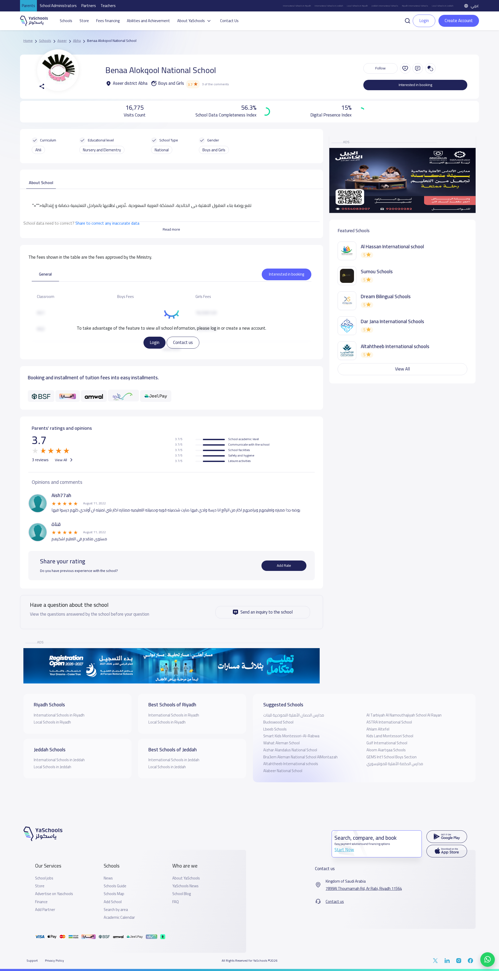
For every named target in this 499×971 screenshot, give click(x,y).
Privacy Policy (54, 960)
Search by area (116, 910)
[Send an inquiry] (417, 68)
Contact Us (229, 21)
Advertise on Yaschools (54, 894)
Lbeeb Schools (275, 729)
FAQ (175, 902)
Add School (113, 902)
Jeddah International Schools (384, 6)
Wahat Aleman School (281, 742)
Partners (88, 5)
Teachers (108, 5)
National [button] (162, 149)
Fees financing (108, 21)
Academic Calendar (119, 917)
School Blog (181, 894)
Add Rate (284, 565)
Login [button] (424, 20)
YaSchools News (185, 886)
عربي (475, 5)
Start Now (344, 849)
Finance (41, 902)
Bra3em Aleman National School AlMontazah (300, 756)
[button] (407, 20)
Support (32, 960)
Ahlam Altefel (377, 729)
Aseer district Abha (130, 83)
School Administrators (58, 5)
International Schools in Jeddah (328, 6)
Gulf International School (386, 742)
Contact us (183, 342)
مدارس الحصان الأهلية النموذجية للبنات (293, 715)
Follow (380, 68)
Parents (28, 5)
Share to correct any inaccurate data (107, 223)
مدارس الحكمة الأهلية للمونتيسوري (394, 763)
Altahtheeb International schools (290, 763)
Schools (66, 21)
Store (84, 21)
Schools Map (114, 894)
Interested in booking (415, 84)
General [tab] (45, 274)
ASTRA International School (389, 722)
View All (61, 460)
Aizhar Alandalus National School (290, 749)
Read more (171, 229)
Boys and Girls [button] (213, 149)
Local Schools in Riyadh (357, 6)
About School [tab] (41, 182)
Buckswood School (278, 722)
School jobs (44, 878)
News (108, 878)
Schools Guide (115, 886)
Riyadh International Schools (415, 6)
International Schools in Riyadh (297, 6)
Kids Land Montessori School (389, 735)
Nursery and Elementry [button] (102, 149)
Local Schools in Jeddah (442, 6)
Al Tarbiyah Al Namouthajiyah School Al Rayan (404, 715)
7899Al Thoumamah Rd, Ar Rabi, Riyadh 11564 (364, 888)
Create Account (459, 20)
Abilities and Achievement (148, 21)
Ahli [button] (38, 149)
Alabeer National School (282, 770)
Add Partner (45, 910)
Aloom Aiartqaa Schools (386, 749)
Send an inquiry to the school (266, 612)
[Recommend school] (405, 68)
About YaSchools (186, 878)
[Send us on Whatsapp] (487, 959)
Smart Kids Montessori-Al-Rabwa (291, 735)
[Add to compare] (430, 68)
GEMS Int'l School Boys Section (391, 756)
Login (154, 342)
